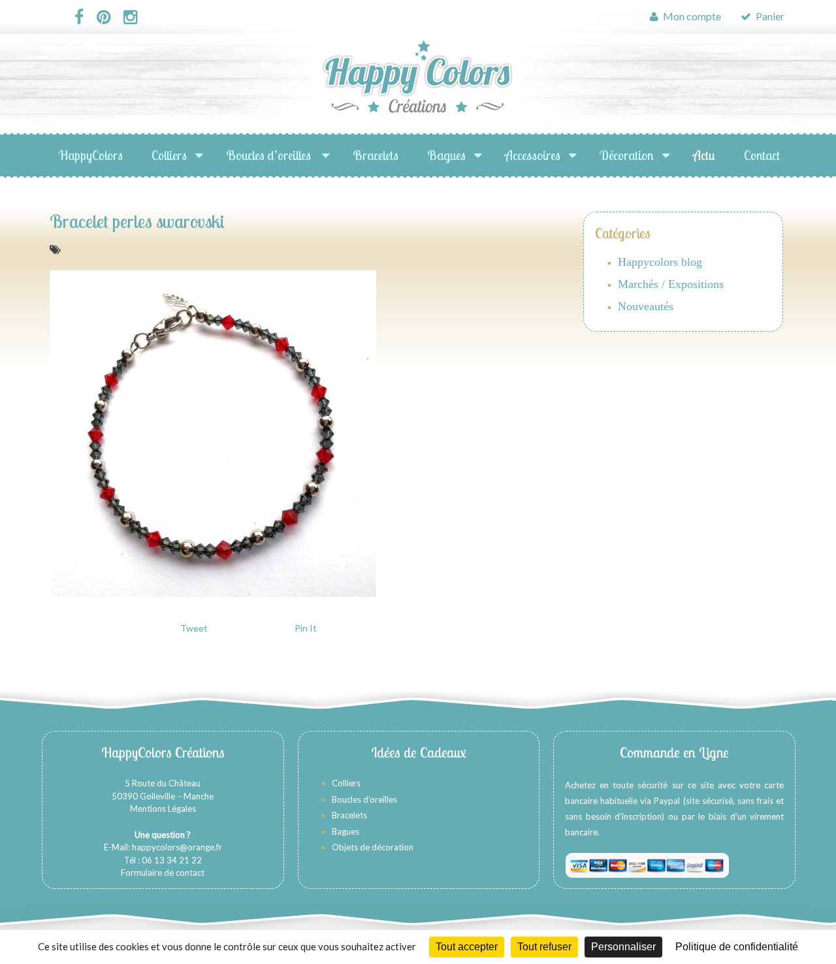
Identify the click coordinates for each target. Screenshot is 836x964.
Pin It (306, 628)
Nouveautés (645, 306)
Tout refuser (544, 946)
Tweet (194, 628)
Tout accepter (467, 946)
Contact (762, 155)
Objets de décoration (372, 847)
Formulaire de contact (162, 872)
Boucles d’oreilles (270, 155)
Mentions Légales (163, 808)
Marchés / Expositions (671, 284)
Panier (769, 16)
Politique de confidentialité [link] (736, 946)
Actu (704, 155)
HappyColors (91, 155)
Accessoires (532, 155)
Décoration (627, 155)
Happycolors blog (660, 261)
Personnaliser (623, 946)
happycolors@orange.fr (177, 847)
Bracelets (375, 155)
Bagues (446, 155)
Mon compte (691, 16)
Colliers (169, 155)
